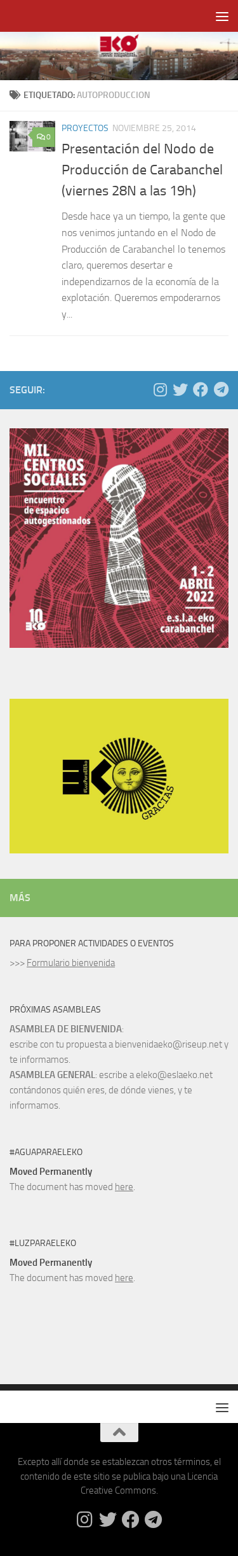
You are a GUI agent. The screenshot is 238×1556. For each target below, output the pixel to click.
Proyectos (85, 128)
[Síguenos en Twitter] (180, 389)
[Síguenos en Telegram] (220, 389)
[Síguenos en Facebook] (200, 389)
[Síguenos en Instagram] (160, 389)
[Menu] (222, 16)
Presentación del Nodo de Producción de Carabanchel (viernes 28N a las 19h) (142, 170)
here (124, 1187)
